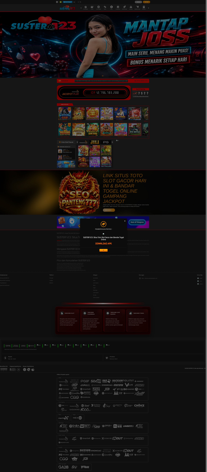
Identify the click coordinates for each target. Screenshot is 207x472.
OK (103, 250)
